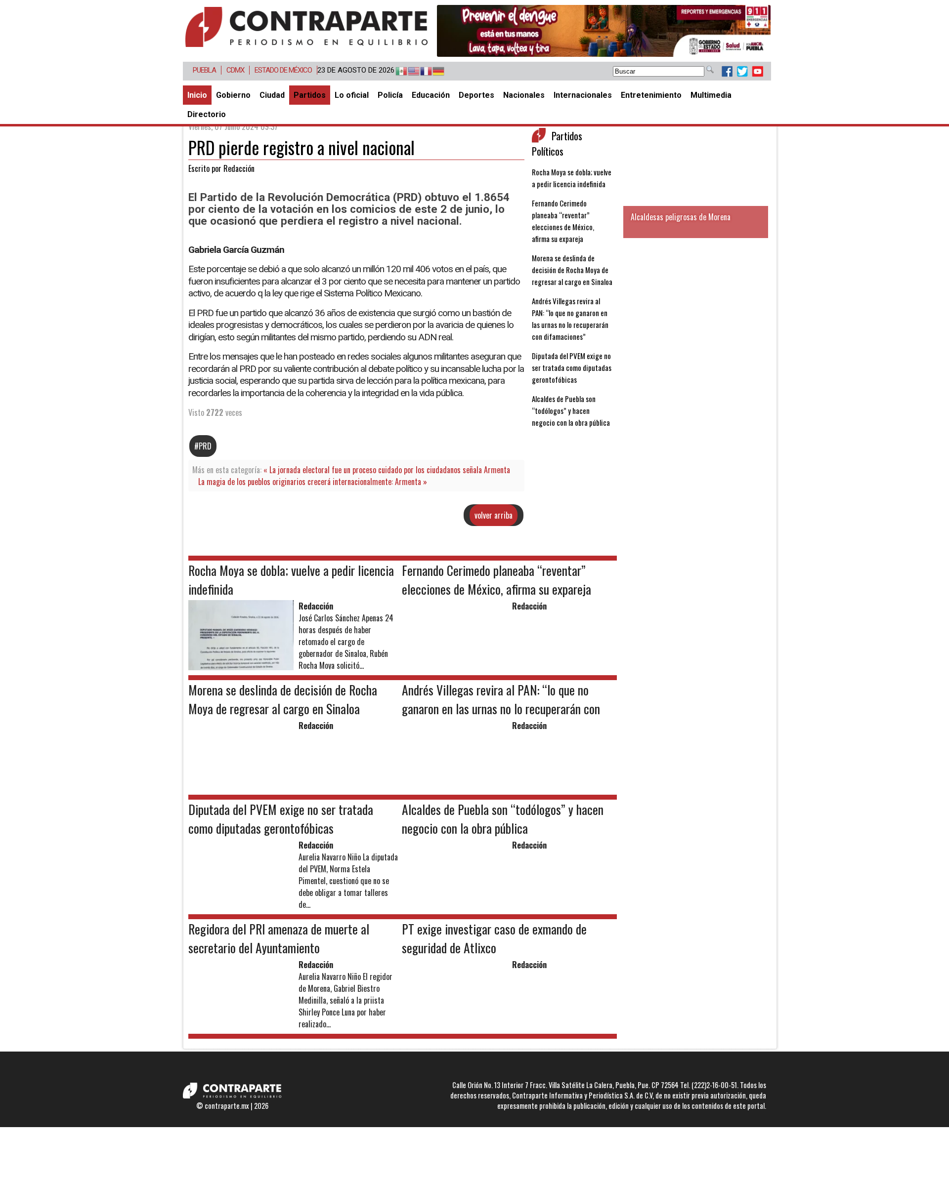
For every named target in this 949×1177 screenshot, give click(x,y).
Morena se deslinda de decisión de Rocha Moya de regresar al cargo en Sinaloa (572, 269)
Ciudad (272, 95)
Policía (390, 95)
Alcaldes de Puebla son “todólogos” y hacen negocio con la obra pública (571, 410)
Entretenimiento (651, 95)
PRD (205, 446)
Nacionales (524, 95)
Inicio (197, 95)
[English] (409, 71)
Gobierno (233, 95)
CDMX (235, 70)
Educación (431, 95)
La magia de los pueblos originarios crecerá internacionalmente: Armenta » (312, 481)
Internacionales (583, 95)
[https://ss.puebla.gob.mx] (604, 31)
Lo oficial (352, 95)
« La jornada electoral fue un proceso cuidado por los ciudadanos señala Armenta (386, 470)
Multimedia (711, 95)
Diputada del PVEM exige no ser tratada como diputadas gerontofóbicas (571, 367)
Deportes (476, 95)
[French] (421, 71)
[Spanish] (396, 71)
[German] (434, 71)
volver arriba (493, 515)
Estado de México (283, 70)
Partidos (310, 95)
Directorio (206, 114)
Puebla (204, 70)
